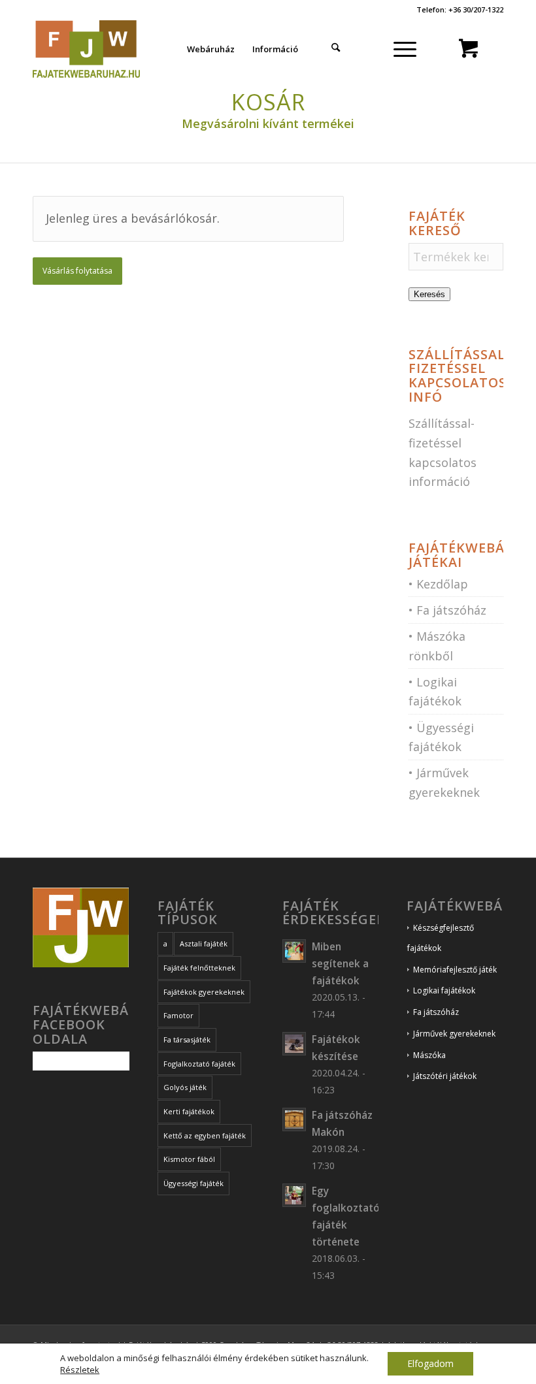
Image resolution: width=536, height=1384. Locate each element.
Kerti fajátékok (188, 1111)
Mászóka (429, 1055)
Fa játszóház (451, 610)
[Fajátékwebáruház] (86, 49)
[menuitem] (210, 49)
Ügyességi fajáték (193, 1183)
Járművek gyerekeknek (454, 1033)
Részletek (79, 1370)
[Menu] (404, 49)
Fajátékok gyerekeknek (203, 992)
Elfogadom (430, 1363)
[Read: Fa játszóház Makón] (294, 1119)
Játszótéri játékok (445, 1076)
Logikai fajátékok (444, 990)
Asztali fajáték (203, 943)
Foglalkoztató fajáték (199, 1064)
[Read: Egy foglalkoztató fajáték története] (294, 1195)
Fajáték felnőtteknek (199, 968)
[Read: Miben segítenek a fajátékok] (294, 951)
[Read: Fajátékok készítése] (294, 1043)
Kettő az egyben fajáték (204, 1135)
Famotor (178, 1015)
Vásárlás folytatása (77, 270)
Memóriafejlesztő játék (455, 969)
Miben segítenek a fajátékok (340, 963)
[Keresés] (336, 49)
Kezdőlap (442, 584)
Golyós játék (185, 1087)
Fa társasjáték (186, 1039)
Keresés (429, 294)
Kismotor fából (189, 1159)
